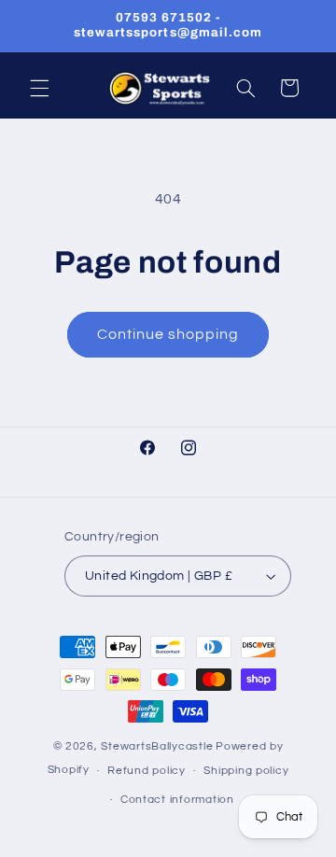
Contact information (177, 799)
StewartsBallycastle (157, 746)
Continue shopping (168, 334)
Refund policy (146, 771)
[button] (39, 87)
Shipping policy (245, 771)
